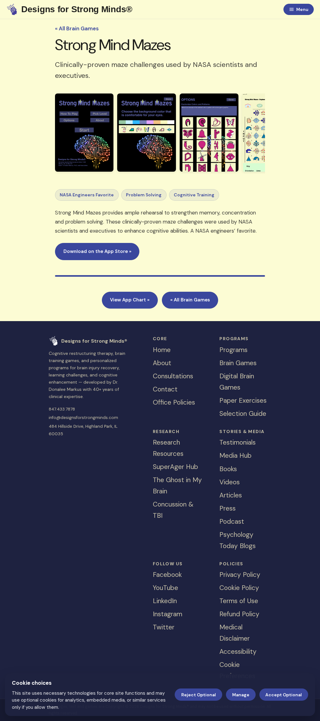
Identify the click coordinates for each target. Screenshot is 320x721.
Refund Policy (239, 614)
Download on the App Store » (97, 251)
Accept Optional (283, 695)
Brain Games (238, 363)
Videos (229, 482)
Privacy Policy (239, 574)
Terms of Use (238, 601)
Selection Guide (242, 413)
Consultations (173, 376)
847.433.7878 (62, 409)
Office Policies (174, 402)
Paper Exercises (243, 400)
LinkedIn (165, 601)
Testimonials (237, 442)
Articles (230, 495)
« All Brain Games (77, 28)
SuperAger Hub (175, 466)
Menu (302, 9)
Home (162, 349)
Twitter (163, 627)
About (162, 363)
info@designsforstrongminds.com (83, 417)
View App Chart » (129, 300)
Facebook (167, 574)
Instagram (167, 614)
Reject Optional (198, 695)
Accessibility (238, 651)
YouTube (165, 587)
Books (228, 469)
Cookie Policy (239, 587)
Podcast (231, 521)
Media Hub (235, 455)
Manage (240, 695)
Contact (165, 389)
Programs (233, 349)
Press (227, 508)
